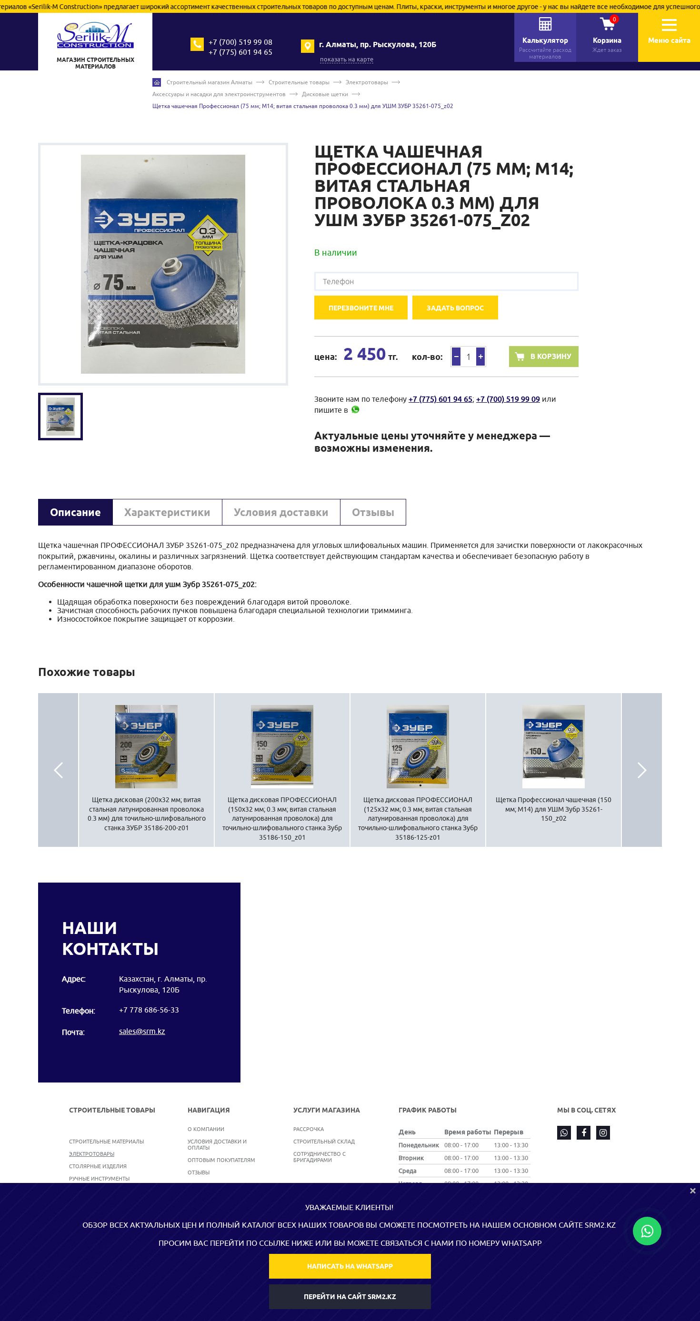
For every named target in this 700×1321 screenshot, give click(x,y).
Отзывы (373, 512)
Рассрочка (308, 1129)
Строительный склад (324, 1141)
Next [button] (642, 770)
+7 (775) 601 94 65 (240, 52)
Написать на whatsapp (350, 1266)
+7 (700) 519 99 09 (508, 399)
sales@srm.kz (142, 1031)
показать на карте (346, 59)
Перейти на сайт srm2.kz (350, 1297)
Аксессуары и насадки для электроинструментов (219, 94)
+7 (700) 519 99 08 (240, 42)
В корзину (550, 356)
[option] (163, 264)
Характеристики (167, 512)
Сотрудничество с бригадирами (319, 1157)
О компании (206, 1129)
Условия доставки (281, 512)
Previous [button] (58, 770)
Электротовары (367, 82)
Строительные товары (299, 82)
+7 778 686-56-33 (149, 1009)
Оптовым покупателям (221, 1160)
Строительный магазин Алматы (209, 82)
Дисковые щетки (325, 94)
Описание (75, 512)
